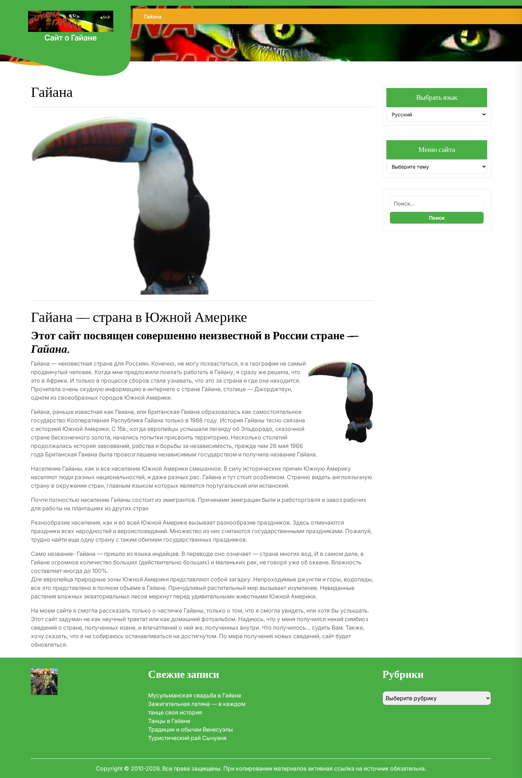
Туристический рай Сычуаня (187, 737)
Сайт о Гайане (70, 37)
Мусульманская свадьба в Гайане (194, 695)
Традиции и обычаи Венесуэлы (190, 729)
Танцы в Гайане (169, 720)
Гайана (153, 16)
